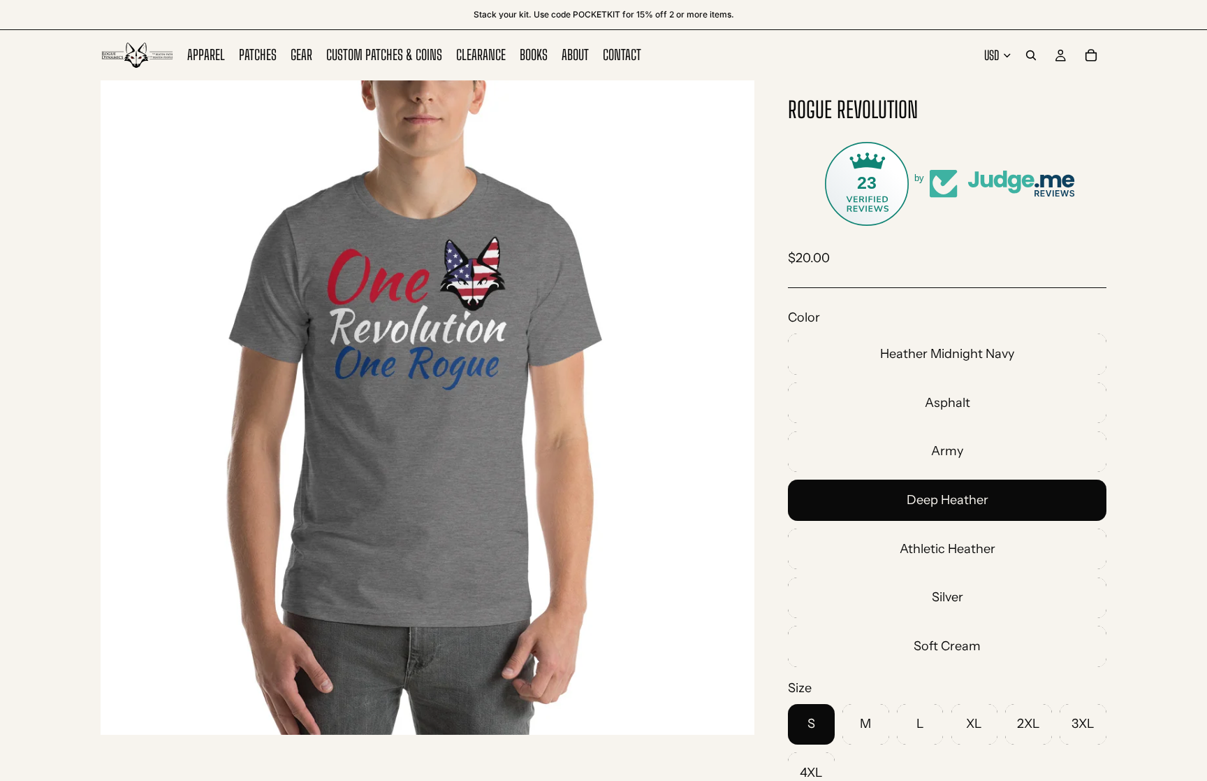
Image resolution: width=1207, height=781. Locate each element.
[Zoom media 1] (427, 407)
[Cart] (1091, 55)
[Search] (1031, 55)
